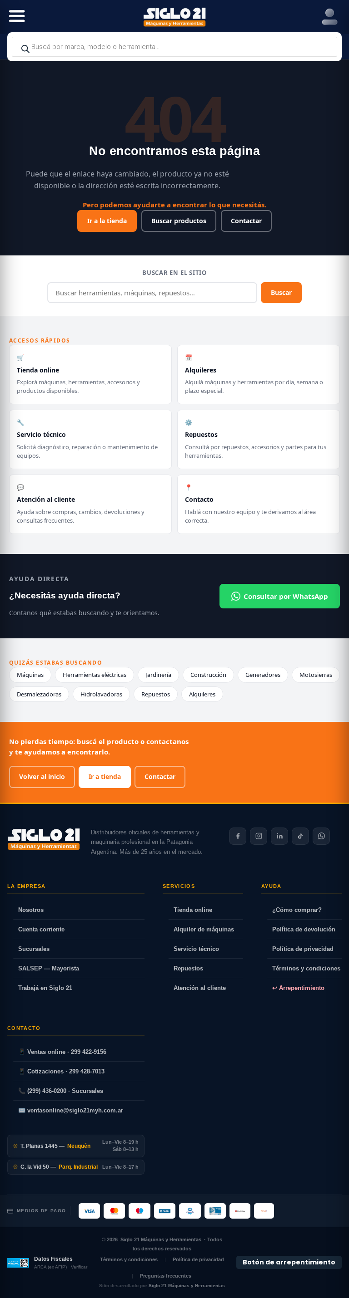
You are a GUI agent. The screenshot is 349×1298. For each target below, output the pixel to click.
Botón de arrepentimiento (289, 1262)
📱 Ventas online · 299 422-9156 (62, 1051)
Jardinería (158, 675)
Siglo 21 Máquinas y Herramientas (160, 1239)
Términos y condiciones (306, 968)
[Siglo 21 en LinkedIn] (279, 836)
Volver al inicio (42, 776)
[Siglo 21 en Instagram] (258, 836)
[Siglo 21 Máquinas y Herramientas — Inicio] (43, 839)
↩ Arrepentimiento (298, 988)
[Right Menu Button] (329, 17)
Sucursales (34, 948)
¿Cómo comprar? (297, 909)
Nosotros (31, 909)
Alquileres (202, 694)
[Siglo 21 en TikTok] (300, 836)
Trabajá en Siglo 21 (45, 988)
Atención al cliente (200, 988)
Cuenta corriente (41, 929)
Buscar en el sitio (174, 273)
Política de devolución (303, 929)
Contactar (246, 220)
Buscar (281, 292)
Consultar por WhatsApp (286, 596)
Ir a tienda (105, 776)
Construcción (208, 675)
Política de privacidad (303, 948)
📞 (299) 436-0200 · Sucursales (60, 1090)
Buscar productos (178, 220)
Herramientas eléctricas (94, 675)
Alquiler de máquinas (204, 929)
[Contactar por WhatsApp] (321, 836)
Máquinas (30, 675)
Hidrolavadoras (101, 694)
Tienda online (193, 909)
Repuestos (155, 694)
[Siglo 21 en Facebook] (237, 836)
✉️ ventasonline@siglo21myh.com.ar (70, 1110)
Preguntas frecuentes (165, 1275)
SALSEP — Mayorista (48, 968)
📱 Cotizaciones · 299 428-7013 (61, 1071)
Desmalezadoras (39, 694)
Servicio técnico (196, 948)
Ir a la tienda (107, 220)
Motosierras (315, 675)
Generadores (262, 675)
